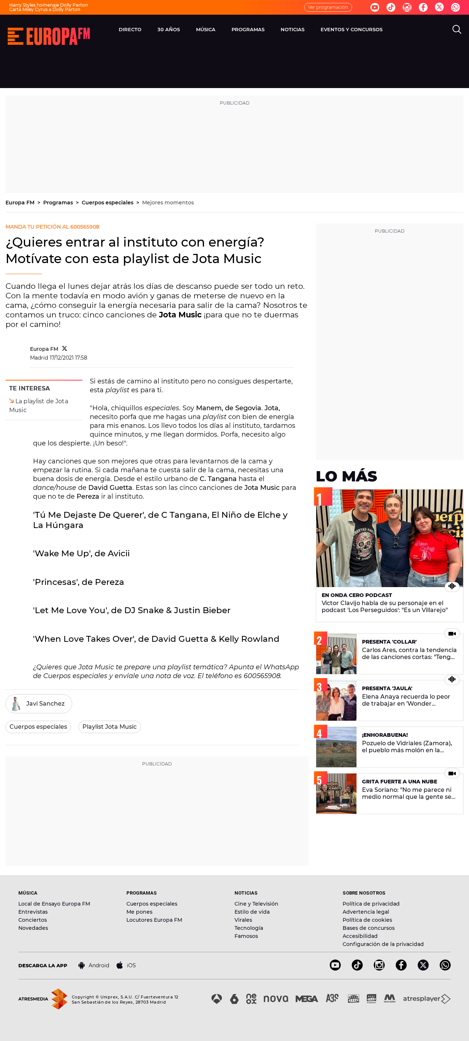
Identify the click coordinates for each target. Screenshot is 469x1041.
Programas (58, 202)
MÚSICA (205, 29)
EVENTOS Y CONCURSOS (352, 29)
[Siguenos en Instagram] (407, 7)
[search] (457, 29)
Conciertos (32, 920)
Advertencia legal (366, 912)
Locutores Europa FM (154, 920)
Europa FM (20, 202)
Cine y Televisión (256, 903)
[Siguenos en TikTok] (357, 968)
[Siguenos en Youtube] (374, 7)
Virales (243, 920)
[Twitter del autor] (64, 349)
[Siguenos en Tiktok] (391, 7)
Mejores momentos (168, 202)
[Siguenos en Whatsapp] (455, 7)
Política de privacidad (371, 903)
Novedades (33, 928)
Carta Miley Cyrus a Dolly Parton (44, 9)
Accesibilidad (360, 936)
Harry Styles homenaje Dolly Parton (48, 5)
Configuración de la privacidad (383, 944)
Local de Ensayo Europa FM (54, 903)
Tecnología (248, 928)
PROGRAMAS (248, 29)
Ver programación (328, 7)
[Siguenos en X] (423, 968)
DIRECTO (130, 29)
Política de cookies (367, 920)
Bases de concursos (369, 928)
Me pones (139, 912)
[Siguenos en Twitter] (439, 7)
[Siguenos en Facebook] (423, 7)
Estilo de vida (252, 912)
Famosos (246, 936)
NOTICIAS (292, 29)
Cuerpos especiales (108, 202)
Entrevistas (33, 912)
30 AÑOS (169, 29)
